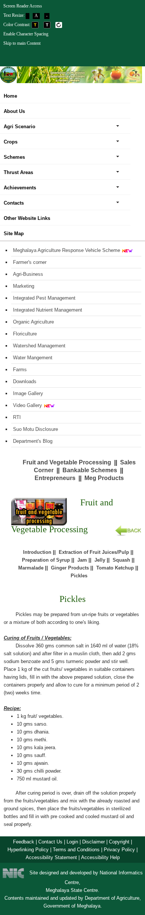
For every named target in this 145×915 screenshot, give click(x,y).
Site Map (14, 233)
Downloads (24, 381)
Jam (82, 560)
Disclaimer (93, 842)
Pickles (79, 575)
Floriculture (25, 334)
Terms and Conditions (76, 849)
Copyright (119, 842)
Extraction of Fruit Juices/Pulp (94, 552)
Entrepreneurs (55, 478)
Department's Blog (32, 441)
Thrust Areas (18, 172)
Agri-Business (28, 274)
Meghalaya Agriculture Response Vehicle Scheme (66, 250)
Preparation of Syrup (46, 560)
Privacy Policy (119, 849)
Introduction (37, 552)
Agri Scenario (19, 126)
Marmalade (31, 568)
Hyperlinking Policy (28, 849)
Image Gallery (28, 393)
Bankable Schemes (89, 470)
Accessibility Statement (51, 857)
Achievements (20, 187)
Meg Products (104, 478)
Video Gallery (27, 405)
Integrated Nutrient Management (47, 310)
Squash (121, 560)
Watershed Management (39, 345)
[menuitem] (62, 5)
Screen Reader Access (22, 6)
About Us (14, 111)
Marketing (23, 286)
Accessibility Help (100, 857)
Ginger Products (70, 568)
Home (10, 96)
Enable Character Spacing (25, 34)
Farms (20, 369)
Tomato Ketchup (115, 568)
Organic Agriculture (33, 322)
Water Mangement (32, 357)
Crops (10, 142)
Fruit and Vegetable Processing (67, 462)
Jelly (99, 560)
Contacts (14, 203)
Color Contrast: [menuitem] (17, 24)
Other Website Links (27, 218)
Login (72, 842)
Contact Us (50, 842)
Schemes (14, 157)
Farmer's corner (29, 262)
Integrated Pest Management (44, 298)
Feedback (23, 842)
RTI (17, 417)
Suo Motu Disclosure (35, 429)
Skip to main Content (22, 43)
